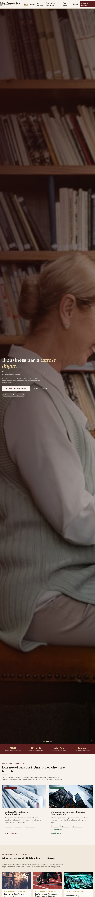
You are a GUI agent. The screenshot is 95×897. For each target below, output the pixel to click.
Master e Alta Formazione (50, 4)
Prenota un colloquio (84, 4)
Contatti (75, 4)
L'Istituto (32, 4)
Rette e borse (65, 4)
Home (26, 4)
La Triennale (40, 4)
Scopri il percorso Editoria (14, 388)
